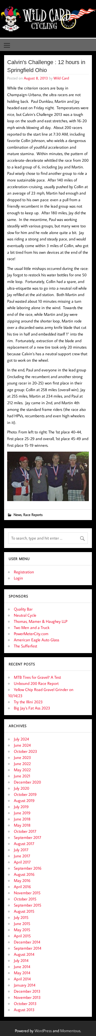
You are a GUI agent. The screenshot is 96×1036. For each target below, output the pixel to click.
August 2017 (24, 843)
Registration (24, 571)
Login (18, 578)
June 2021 (22, 775)
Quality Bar (23, 609)
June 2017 (22, 855)
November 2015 (27, 892)
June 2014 (22, 966)
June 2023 (22, 757)
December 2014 (27, 941)
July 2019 (21, 806)
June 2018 (22, 818)
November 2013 (27, 997)
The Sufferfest (25, 645)
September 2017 (27, 837)
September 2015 (27, 905)
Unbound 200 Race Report (36, 683)
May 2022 (22, 769)
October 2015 (25, 898)
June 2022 (22, 763)
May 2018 (22, 825)
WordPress (43, 1030)
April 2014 (22, 978)
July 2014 (21, 960)
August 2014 (24, 954)
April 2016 (22, 886)
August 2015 (24, 911)
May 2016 (22, 880)
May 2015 (22, 929)
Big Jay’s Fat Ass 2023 (32, 707)
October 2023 (25, 751)
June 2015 (22, 923)
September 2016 (27, 868)
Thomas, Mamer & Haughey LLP (40, 621)
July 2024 (21, 739)
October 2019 (25, 794)
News (18, 514)
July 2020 (21, 788)
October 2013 (25, 1003)
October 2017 (25, 831)
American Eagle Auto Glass (36, 639)
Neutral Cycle (25, 615)
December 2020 (27, 782)
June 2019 (22, 812)
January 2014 (24, 985)
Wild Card (61, 77)
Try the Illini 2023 (28, 701)
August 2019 (24, 800)
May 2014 (22, 972)
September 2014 (27, 948)
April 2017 (22, 862)
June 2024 (22, 745)
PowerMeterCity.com (31, 633)
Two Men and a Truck (31, 627)
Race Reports (32, 514)
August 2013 (24, 1009)
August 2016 (24, 874)
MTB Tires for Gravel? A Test (37, 677)
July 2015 (21, 917)
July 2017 (21, 849)
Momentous (70, 1030)
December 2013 (27, 991)
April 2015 (22, 935)
